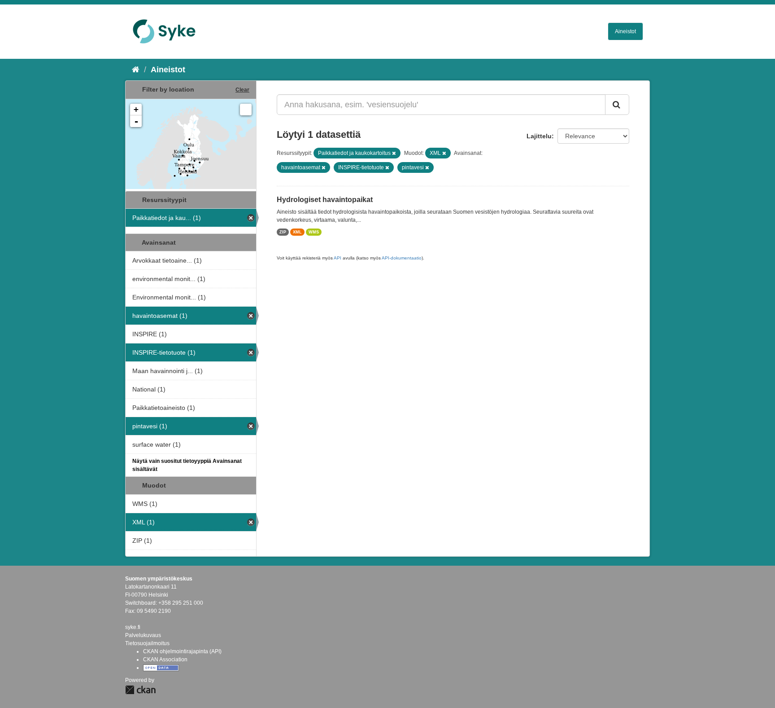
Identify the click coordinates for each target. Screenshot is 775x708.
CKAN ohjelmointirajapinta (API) (182, 651)
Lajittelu (539, 136)
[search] (617, 104)
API (337, 257)
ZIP (282, 232)
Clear (242, 90)
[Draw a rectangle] (246, 109)
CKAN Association (165, 659)
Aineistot (625, 31)
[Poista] (394, 153)
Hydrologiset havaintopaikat (325, 199)
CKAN (140, 690)
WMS (314, 232)
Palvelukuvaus (143, 635)
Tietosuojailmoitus (147, 643)
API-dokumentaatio (402, 257)
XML (297, 232)
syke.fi (132, 627)
